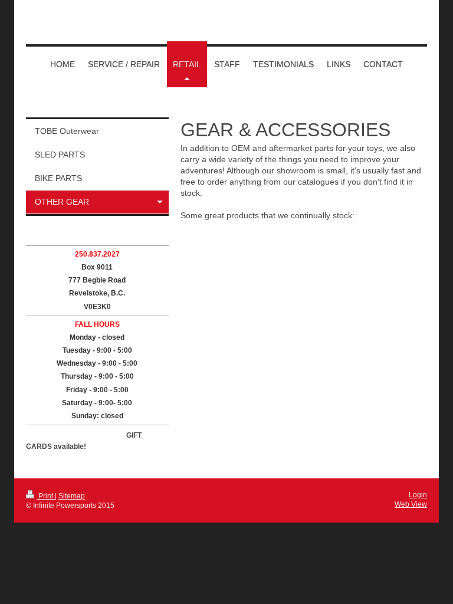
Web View (411, 504)
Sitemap (71, 496)
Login (418, 495)
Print (46, 496)
